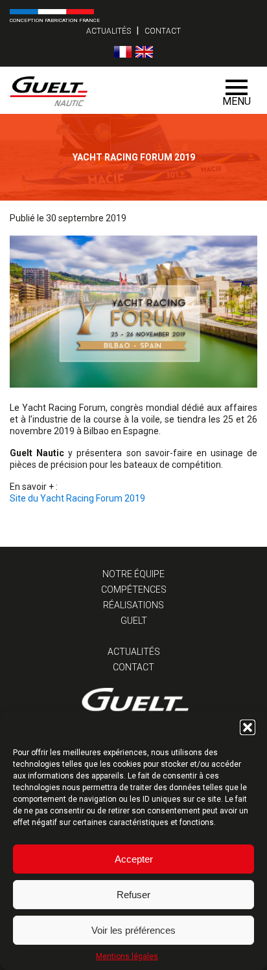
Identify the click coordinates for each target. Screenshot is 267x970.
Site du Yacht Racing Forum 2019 (77, 498)
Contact (163, 31)
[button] (247, 727)
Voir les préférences (133, 930)
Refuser (133, 894)
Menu (236, 101)
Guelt (134, 620)
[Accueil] (109, 90)
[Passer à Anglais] (144, 52)
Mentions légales (127, 956)
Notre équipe (133, 574)
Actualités (108, 31)
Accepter (134, 859)
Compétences (134, 589)
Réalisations (133, 605)
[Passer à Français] (123, 52)
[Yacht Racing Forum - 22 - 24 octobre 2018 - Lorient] (133, 384)
